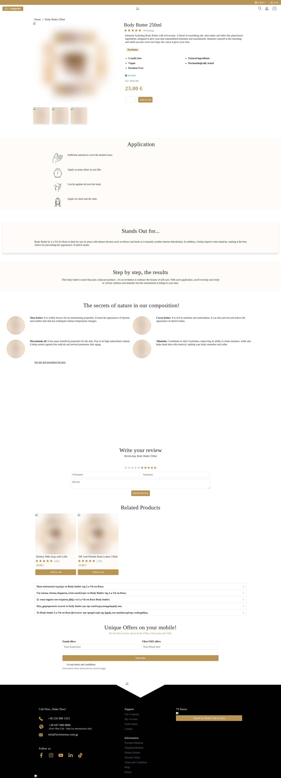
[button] (262, 2)
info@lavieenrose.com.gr (63, 734)
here (104, 668)
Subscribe (140, 658)
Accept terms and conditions (80, 664)
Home (37, 19)
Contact (129, 728)
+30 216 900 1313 (59, 718)
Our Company (132, 714)
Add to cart (145, 99)
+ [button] (135, 100)
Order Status (131, 724)
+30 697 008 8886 (60, 725)
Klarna (128, 772)
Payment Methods (134, 742)
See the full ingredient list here (50, 362)
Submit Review (140, 493)
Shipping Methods (134, 747)
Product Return (132, 752)
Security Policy (132, 757)
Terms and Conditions (136, 762)
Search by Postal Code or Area (209, 718)
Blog (127, 767)
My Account (131, 719)
